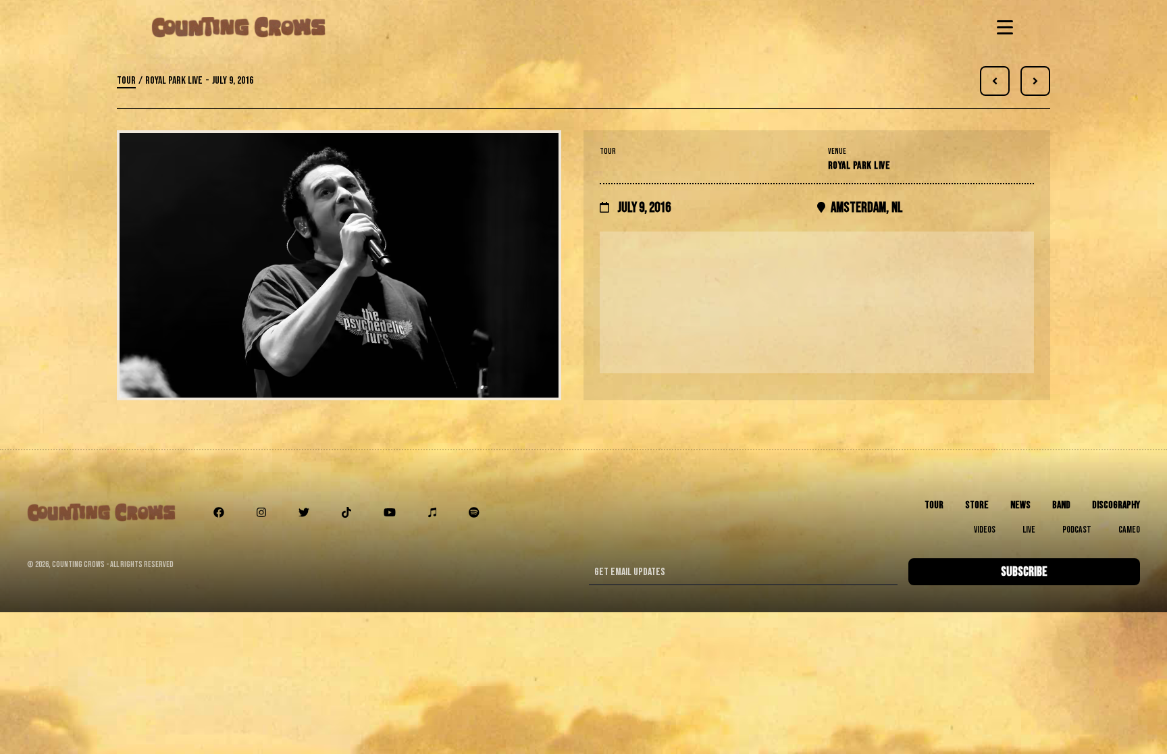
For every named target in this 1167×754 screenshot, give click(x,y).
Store (977, 505)
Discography (1116, 505)
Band (1061, 505)
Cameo (1129, 529)
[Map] (817, 302)
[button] (1002, 27)
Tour (126, 80)
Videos (984, 529)
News (1020, 505)
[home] (238, 27)
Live (1028, 529)
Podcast (1076, 529)
